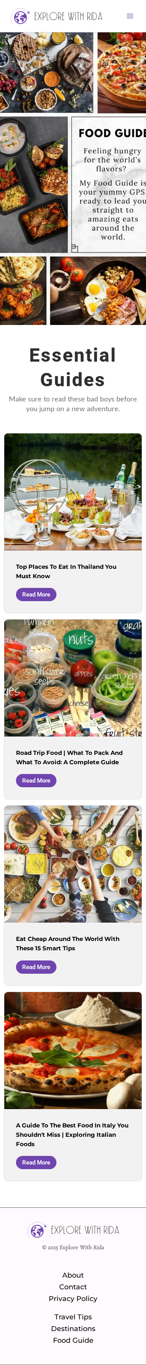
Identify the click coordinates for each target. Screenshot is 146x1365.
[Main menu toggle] (130, 16)
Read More (36, 594)
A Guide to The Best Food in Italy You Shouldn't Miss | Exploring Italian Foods (72, 1135)
